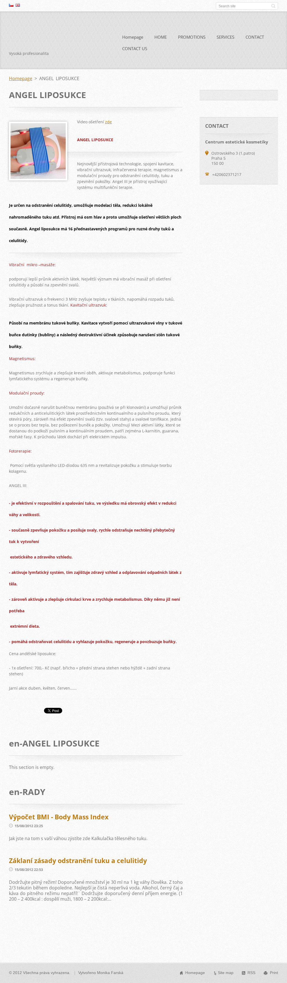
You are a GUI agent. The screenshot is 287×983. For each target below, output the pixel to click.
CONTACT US (134, 48)
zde (108, 121)
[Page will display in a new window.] (38, 179)
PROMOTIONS (191, 37)
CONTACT (255, 37)
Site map (225, 972)
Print (274, 972)
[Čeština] (11, 5)
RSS (251, 972)
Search (273, 6)
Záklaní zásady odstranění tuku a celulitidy (78, 860)
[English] (17, 5)
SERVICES (225, 37)
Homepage (132, 37)
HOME (160, 37)
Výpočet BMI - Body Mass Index (58, 816)
